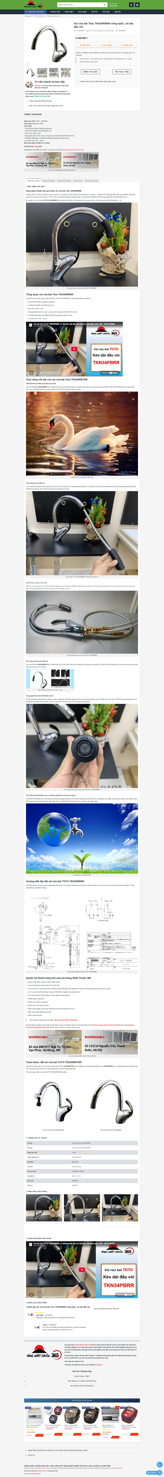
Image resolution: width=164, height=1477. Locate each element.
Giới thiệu (69, 12)
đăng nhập (104, 1308)
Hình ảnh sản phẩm (64, 181)
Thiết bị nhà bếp (39, 16)
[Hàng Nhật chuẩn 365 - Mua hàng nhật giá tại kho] (39, 4)
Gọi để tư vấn (113, 5)
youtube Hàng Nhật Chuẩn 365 (72, 150)
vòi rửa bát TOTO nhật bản (65, 1020)
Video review (78, 181)
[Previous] (28, 43)
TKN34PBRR (121, 30)
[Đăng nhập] (131, 4)
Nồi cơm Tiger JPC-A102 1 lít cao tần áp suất (53, 1426)
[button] (137, 4)
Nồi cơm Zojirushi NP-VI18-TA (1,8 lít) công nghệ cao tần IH (71, 1426)
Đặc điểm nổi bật (33, 181)
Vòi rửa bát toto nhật (53, 16)
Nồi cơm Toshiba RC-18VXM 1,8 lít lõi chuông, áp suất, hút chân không (128, 1426)
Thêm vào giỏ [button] (59, 1434)
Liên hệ (117, 12)
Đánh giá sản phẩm (91, 181)
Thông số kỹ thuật (48, 181)
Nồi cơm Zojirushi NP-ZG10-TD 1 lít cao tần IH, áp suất (91, 1426)
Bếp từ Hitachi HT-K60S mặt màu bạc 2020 (34, 1426)
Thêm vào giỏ (40, 1435)
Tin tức (94, 12)
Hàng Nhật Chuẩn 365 (42, 1471)
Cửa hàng (82, 12)
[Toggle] (27, 101)
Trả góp (106, 12)
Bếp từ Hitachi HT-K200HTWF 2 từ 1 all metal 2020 (108, 1426)
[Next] (67, 43)
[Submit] (104, 5)
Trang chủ (55, 12)
